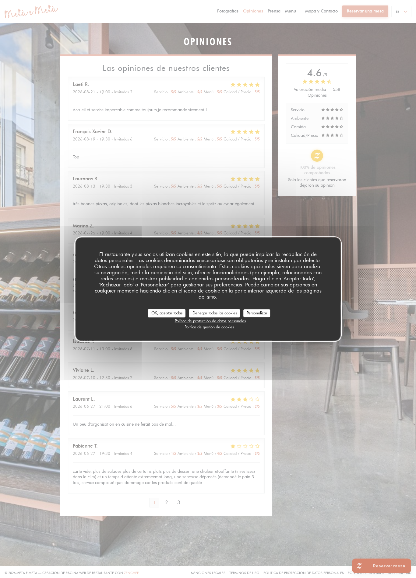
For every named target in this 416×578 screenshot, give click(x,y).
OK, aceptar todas (166, 312)
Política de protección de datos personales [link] (210, 320)
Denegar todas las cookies (214, 312)
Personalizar (257, 312)
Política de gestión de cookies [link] (209, 326)
